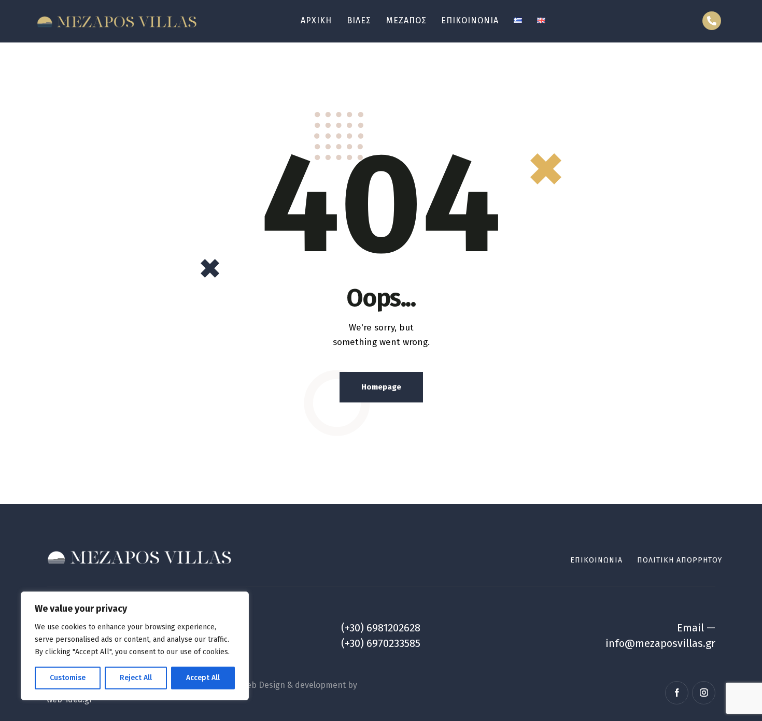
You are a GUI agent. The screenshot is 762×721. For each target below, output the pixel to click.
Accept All (203, 677)
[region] (135, 646)
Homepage (381, 387)
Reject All (136, 677)
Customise (68, 677)
